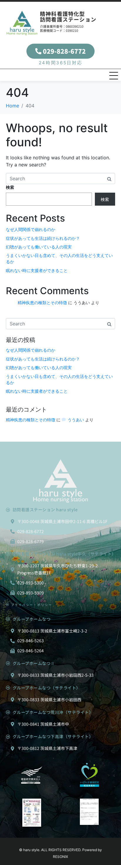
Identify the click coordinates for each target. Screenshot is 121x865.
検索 (10, 187)
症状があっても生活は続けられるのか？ (43, 238)
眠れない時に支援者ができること (37, 270)
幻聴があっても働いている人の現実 (39, 246)
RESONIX (60, 856)
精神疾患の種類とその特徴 (42, 302)
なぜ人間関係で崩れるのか (30, 229)
